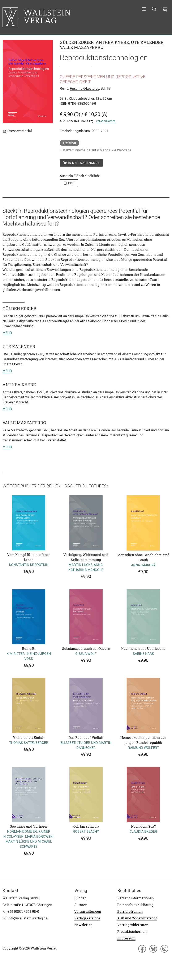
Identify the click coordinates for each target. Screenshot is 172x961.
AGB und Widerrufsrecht (137, 918)
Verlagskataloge (87, 918)
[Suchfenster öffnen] (154, 9)
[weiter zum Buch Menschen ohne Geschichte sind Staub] (143, 523)
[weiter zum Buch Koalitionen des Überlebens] (143, 616)
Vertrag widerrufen (132, 925)
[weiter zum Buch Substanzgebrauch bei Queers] (86, 616)
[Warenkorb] (164, 9)
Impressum (126, 938)
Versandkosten (106, 121)
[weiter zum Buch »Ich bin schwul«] (86, 794)
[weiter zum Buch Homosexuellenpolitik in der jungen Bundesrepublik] (143, 705)
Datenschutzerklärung (135, 904)
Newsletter (83, 925)
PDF (70, 183)
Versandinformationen (135, 898)
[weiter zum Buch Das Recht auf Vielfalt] (86, 705)
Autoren (80, 904)
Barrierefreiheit (130, 911)
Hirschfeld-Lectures (84, 88)
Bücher (80, 898)
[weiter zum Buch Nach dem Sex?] (143, 794)
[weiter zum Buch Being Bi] (29, 616)
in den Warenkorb (83, 162)
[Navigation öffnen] (144, 9)
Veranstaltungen (87, 911)
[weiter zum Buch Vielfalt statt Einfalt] (29, 705)
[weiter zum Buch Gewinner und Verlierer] (29, 794)
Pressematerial (19, 131)
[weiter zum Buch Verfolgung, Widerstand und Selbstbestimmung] (86, 523)
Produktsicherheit (132, 931)
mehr (7, 332)
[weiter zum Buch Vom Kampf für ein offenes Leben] (29, 523)
